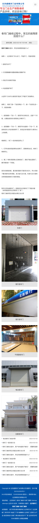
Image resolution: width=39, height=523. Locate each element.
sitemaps (5, 503)
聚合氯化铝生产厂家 (22, 515)
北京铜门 (27, 512)
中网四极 (21, 503)
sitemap (34, 500)
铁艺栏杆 (7, 512)
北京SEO (11, 503)
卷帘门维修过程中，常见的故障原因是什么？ (16, 455)
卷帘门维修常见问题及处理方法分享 (13, 193)
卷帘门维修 (5, 48)
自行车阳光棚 (13, 509)
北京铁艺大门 (28, 509)
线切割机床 (7, 515)
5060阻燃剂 (15, 518)
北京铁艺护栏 (33, 515)
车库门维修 (27, 500)
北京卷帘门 (10, 56)
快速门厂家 (14, 512)
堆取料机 (21, 509)
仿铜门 (13, 515)
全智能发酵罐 (23, 518)
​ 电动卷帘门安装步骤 (9, 438)
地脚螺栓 (21, 512)
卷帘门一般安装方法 (8, 442)
